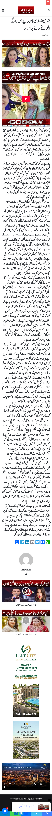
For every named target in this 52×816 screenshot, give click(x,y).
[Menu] (3, 11)
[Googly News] (26, 10)
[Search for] (49, 11)
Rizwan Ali (26, 569)
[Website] (26, 574)
